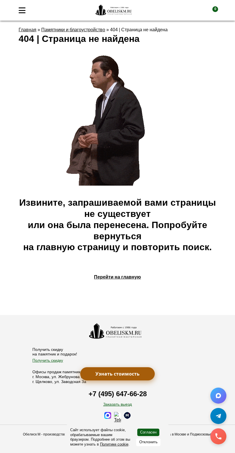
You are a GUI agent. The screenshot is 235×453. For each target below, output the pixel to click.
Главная (27, 29)
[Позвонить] (218, 436)
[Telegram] (218, 416)
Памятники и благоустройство (73, 29)
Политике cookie (114, 444)
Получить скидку (47, 360)
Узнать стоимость (117, 374)
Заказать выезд (117, 404)
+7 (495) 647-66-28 (118, 394)
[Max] (218, 396)
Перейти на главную (117, 277)
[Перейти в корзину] (210, 10)
